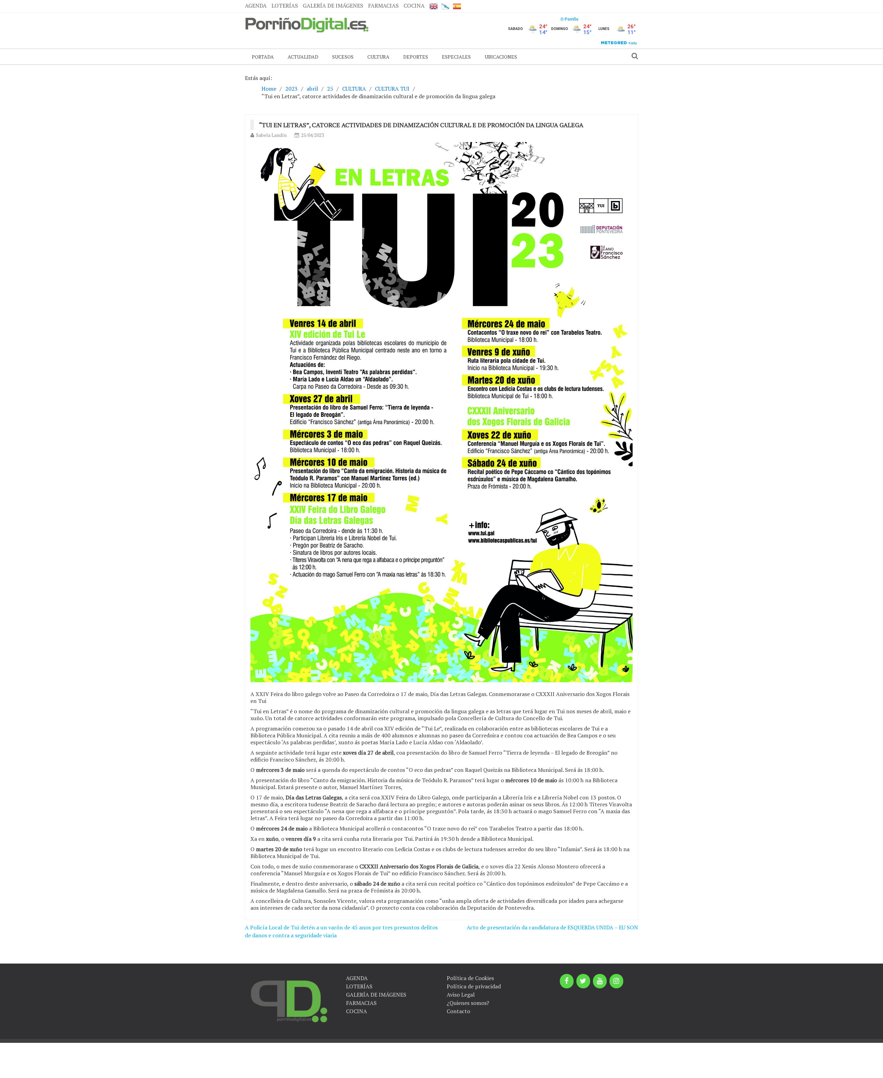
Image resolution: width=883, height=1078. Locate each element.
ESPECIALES (456, 56)
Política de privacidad (474, 986)
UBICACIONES (501, 56)
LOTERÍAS (284, 5)
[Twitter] (583, 981)
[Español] (457, 6)
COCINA (414, 5)
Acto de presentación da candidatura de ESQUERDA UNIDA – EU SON (552, 927)
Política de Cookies (470, 978)
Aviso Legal (461, 994)
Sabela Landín (271, 135)
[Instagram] (616, 981)
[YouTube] (600, 981)
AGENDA (256, 5)
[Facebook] (567, 981)
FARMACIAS (383, 5)
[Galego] (445, 6)
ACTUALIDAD (303, 56)
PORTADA (263, 56)
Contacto (458, 1011)
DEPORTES (415, 56)
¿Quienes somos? (468, 1003)
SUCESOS (343, 56)
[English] (433, 6)
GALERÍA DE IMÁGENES (333, 5)
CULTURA (378, 56)
